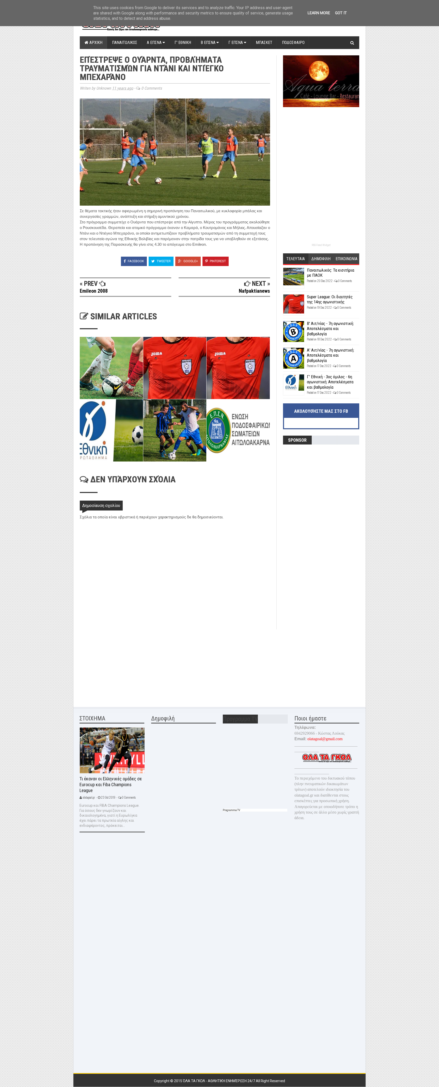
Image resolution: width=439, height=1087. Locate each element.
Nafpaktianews (254, 291)
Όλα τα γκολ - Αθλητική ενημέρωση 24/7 (219, 1081)
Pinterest (217, 261)
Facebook (135, 261)
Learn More (319, 13)
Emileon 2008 (94, 291)
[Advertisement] (118, 665)
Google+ (190, 261)
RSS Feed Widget (321, 245)
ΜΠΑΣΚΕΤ (264, 42)
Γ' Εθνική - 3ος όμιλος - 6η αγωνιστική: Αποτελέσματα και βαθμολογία (330, 382)
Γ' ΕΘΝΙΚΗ (183, 42)
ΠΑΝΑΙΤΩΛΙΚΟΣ (124, 42)
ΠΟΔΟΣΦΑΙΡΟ (293, 42)
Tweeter (163, 261)
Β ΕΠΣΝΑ (208, 42)
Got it (341, 13)
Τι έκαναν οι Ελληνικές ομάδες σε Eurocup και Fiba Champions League (111, 784)
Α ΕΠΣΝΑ (155, 42)
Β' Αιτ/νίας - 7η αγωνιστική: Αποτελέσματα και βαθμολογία (330, 328)
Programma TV (231, 810)
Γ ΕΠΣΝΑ (236, 42)
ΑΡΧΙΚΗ (95, 42)
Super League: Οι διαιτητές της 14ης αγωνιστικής (330, 299)
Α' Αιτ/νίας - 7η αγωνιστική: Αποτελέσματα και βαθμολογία (330, 355)
